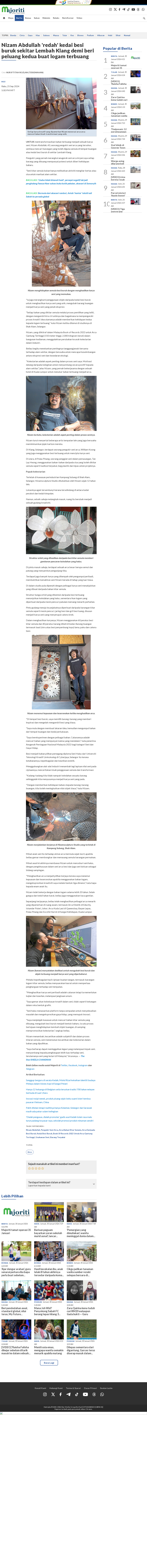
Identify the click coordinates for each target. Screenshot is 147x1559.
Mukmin (46, 18)
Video (79, 18)
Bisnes (80, 35)
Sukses (46, 35)
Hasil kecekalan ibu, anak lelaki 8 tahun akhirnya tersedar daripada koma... (49, 1272)
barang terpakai (57, 1137)
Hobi (110, 35)
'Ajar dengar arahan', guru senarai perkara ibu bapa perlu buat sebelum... (16, 1272)
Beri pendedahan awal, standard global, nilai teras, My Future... (14, 1311)
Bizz (3, 82)
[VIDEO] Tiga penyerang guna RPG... (118, 211)
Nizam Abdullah (33, 1130)
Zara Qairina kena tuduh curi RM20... (119, 100)
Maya (10, 18)
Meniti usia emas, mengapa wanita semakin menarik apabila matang (48, 1350)
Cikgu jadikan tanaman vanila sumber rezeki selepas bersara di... (80, 1272)
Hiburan (101, 35)
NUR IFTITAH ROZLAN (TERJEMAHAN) (24, 72)
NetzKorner (68, 18)
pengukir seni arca (49, 1130)
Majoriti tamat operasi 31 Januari (16, 1231)
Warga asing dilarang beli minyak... (117, 163)
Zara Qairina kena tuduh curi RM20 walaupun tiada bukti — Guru (81, 1311)
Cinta (22, 35)
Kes (72, 35)
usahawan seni (42, 1137)
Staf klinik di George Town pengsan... (118, 147)
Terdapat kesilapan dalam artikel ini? (49, 1182)
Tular (64, 35)
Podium (90, 35)
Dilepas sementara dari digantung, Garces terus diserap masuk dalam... (81, 1350)
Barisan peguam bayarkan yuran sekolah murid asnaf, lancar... (48, 1233)
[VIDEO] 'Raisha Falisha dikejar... (118, 84)
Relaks (56, 18)
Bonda (13, 35)
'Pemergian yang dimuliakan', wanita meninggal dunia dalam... (81, 1233)
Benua (28, 18)
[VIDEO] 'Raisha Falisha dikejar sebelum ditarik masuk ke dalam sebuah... (15, 1350)
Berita (19, 18)
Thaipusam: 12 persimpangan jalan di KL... (118, 131)
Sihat (118, 35)
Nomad (127, 35)
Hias (38, 35)
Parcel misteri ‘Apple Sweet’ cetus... (118, 195)
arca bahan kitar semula (70, 1130)
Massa (56, 35)
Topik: (29, 1145)
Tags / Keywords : (35, 1126)
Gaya (30, 35)
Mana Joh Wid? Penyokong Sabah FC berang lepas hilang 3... (47, 1311)
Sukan (37, 18)
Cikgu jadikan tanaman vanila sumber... (119, 115)
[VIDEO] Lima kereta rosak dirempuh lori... (119, 179)
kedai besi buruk (44, 1133)
